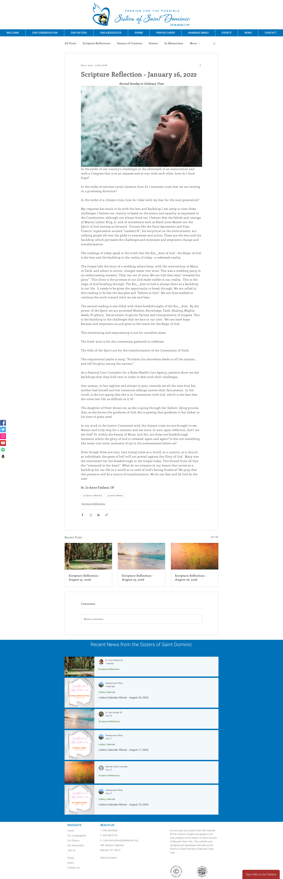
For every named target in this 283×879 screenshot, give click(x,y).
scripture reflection (92, 495)
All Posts (70, 43)
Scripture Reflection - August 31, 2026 (84, 577)
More (193, 43)
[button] (214, 43)
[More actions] (200, 65)
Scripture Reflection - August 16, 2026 (190, 577)
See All (214, 536)
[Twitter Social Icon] (3, 429)
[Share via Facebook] (82, 514)
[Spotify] (3, 450)
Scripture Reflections (97, 43)
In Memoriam (173, 43)
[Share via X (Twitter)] (90, 514)
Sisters (153, 43)
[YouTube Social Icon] (3, 443)
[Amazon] (3, 456)
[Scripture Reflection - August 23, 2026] (141, 556)
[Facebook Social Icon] (3, 423)
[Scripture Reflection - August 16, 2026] (194, 556)
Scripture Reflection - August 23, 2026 (137, 577)
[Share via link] (106, 514)
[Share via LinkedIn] (98, 514)
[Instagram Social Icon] (3, 436)
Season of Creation (129, 43)
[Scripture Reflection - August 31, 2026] (88, 556)
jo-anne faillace (115, 495)
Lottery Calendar (107, 692)
